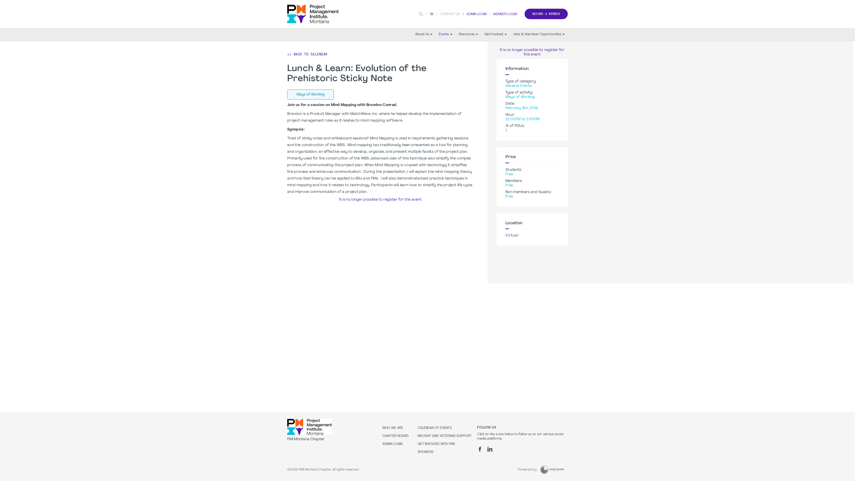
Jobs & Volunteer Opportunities (537, 34)
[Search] (420, 14)
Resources (467, 34)
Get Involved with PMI (436, 444)
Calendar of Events (435, 428)
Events (444, 34)
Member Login (505, 14)
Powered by (527, 469)
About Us (422, 34)
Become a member (546, 14)
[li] (490, 449)
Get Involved (493, 34)
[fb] (480, 449)
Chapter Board (395, 436)
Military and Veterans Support (444, 436)
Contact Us (450, 14)
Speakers (426, 452)
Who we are (392, 428)
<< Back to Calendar (307, 54)
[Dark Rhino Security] (552, 469)
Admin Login (476, 14)
